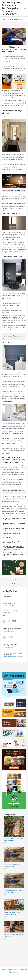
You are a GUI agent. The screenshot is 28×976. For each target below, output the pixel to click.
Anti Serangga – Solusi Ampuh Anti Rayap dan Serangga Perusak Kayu (10, 8)
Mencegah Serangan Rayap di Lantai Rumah (12, 653)
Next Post (14, 583)
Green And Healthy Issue (8, 54)
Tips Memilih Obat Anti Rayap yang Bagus (12, 629)
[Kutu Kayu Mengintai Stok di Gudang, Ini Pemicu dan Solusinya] (14, 880)
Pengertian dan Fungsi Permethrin (10, 611)
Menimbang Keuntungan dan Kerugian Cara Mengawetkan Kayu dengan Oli (13, 336)
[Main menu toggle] (25, 8)
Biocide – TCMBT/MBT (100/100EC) (10, 645)
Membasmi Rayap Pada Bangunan (16, 190)
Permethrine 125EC (9, 603)
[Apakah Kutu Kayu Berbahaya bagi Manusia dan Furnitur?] (14, 854)
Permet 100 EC (8, 637)
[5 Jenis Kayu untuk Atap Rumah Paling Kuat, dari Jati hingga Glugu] (14, 904)
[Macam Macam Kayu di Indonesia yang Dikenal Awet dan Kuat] (14, 826)
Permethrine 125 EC (9, 621)
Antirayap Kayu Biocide (8, 614)
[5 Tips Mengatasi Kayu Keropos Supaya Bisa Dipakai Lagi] (14, 926)
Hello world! (7, 596)
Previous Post (14, 579)
